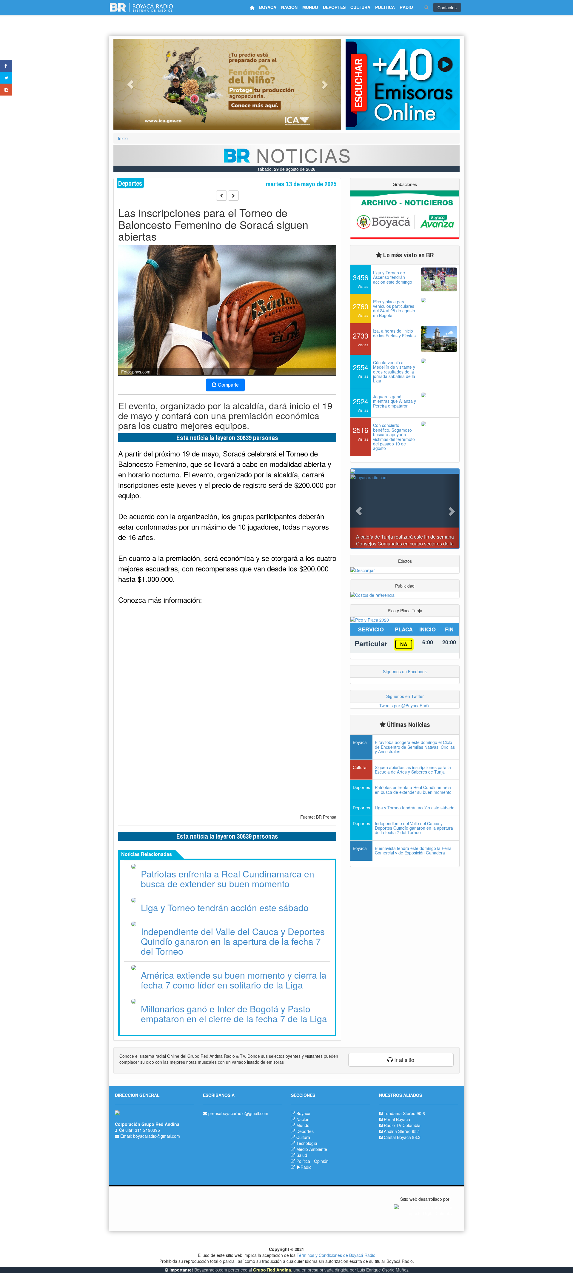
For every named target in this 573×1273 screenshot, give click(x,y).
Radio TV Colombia (402, 1125)
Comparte (228, 384)
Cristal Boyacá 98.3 (402, 1137)
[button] (130, 84)
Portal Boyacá (397, 1119)
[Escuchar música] (403, 84)
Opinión (321, 1161)
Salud (301, 1155)
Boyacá (303, 1113)
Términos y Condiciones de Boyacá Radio (336, 1255)
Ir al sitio (403, 1059)
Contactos (447, 7)
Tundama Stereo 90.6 (404, 1113)
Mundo (302, 1125)
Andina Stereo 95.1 (402, 1131)
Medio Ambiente (311, 1149)
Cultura (303, 1137)
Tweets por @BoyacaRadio (405, 705)
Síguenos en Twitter (405, 696)
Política (303, 1161)
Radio (306, 1167)
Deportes (305, 1131)
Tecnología (306, 1143)
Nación (302, 1119)
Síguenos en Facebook (405, 671)
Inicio (123, 138)
